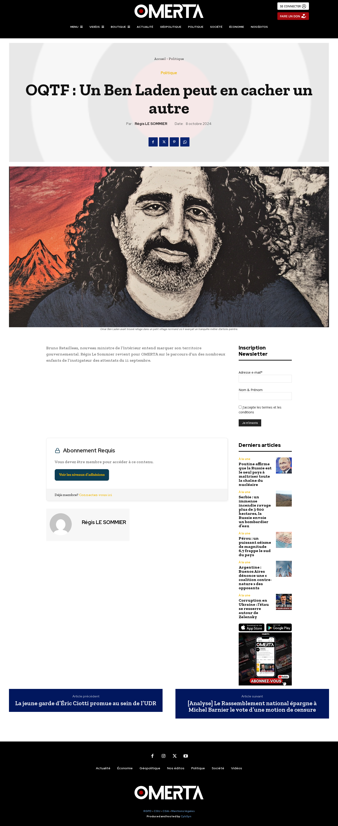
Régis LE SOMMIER (151, 124)
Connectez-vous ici (95, 495)
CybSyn (186, 816)
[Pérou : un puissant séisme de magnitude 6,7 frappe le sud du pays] (284, 540)
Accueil (160, 59)
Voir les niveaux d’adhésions (82, 475)
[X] (163, 142)
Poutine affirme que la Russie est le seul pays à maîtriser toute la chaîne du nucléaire (255, 474)
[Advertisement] (137, 401)
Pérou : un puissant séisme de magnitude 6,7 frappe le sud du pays (255, 546)
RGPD (147, 811)
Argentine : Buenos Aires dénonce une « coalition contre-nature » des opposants (255, 577)
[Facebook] (153, 142)
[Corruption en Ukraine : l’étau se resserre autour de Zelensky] (284, 602)
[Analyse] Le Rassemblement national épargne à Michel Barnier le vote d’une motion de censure (252, 706)
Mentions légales (183, 811)
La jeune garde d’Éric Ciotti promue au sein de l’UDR (85, 703)
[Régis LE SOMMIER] (63, 524)
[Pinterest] (174, 142)
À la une (244, 458)
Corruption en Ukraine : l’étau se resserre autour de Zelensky (254, 608)
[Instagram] (163, 756)
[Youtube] (185, 756)
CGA (166, 811)
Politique (176, 59)
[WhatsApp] (184, 142)
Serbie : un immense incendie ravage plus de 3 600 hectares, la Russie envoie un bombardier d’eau (255, 511)
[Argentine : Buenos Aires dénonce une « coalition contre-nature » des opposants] (284, 569)
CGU (157, 811)
